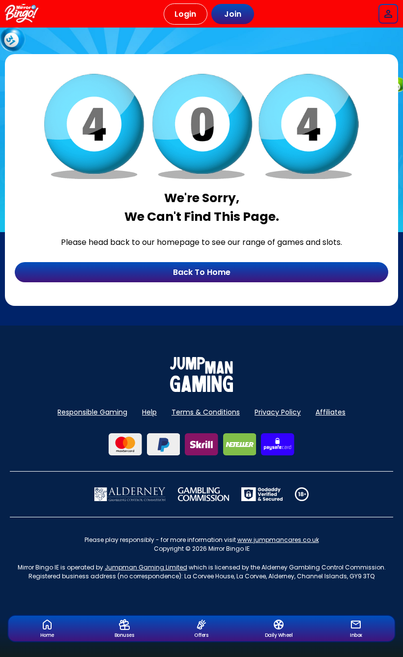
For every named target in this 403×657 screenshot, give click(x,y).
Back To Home (201, 272)
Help (149, 412)
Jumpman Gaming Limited (146, 567)
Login (185, 14)
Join (232, 14)
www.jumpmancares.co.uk (278, 540)
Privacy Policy (278, 412)
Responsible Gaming (92, 412)
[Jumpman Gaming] (201, 389)
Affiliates (330, 412)
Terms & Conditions (206, 412)
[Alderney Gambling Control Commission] (130, 494)
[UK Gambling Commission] (203, 494)
